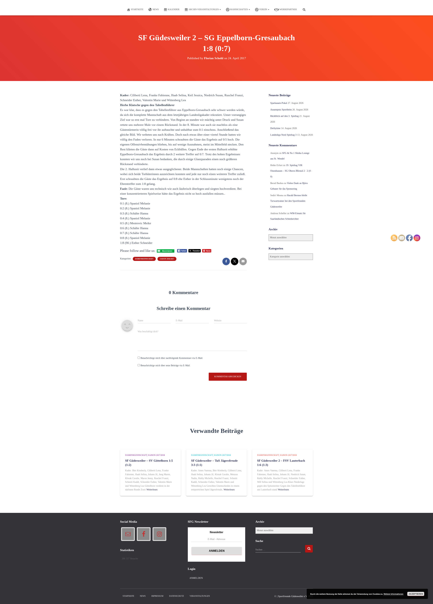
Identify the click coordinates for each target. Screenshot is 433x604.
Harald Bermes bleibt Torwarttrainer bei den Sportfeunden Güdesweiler (288, 201)
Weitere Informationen (393, 594)
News (156, 9)
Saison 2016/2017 (167, 259)
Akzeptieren (416, 593)
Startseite (137, 9)
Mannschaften (239, 9)
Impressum (157, 596)
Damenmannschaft (144, 259)
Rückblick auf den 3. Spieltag (284, 116)
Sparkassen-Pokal (278, 103)
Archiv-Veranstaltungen (204, 9)
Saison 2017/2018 (156, 455)
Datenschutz (176, 596)
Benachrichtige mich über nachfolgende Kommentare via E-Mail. (172, 358)
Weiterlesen (151, 489)
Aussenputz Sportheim (281, 109)
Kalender (173, 9)
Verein (263, 9)
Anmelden (196, 578)
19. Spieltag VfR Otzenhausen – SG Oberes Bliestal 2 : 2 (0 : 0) (291, 171)
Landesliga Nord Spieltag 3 (283, 135)
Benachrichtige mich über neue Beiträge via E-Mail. (165, 365)
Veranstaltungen (200, 596)
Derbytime (275, 128)
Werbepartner (288, 9)
